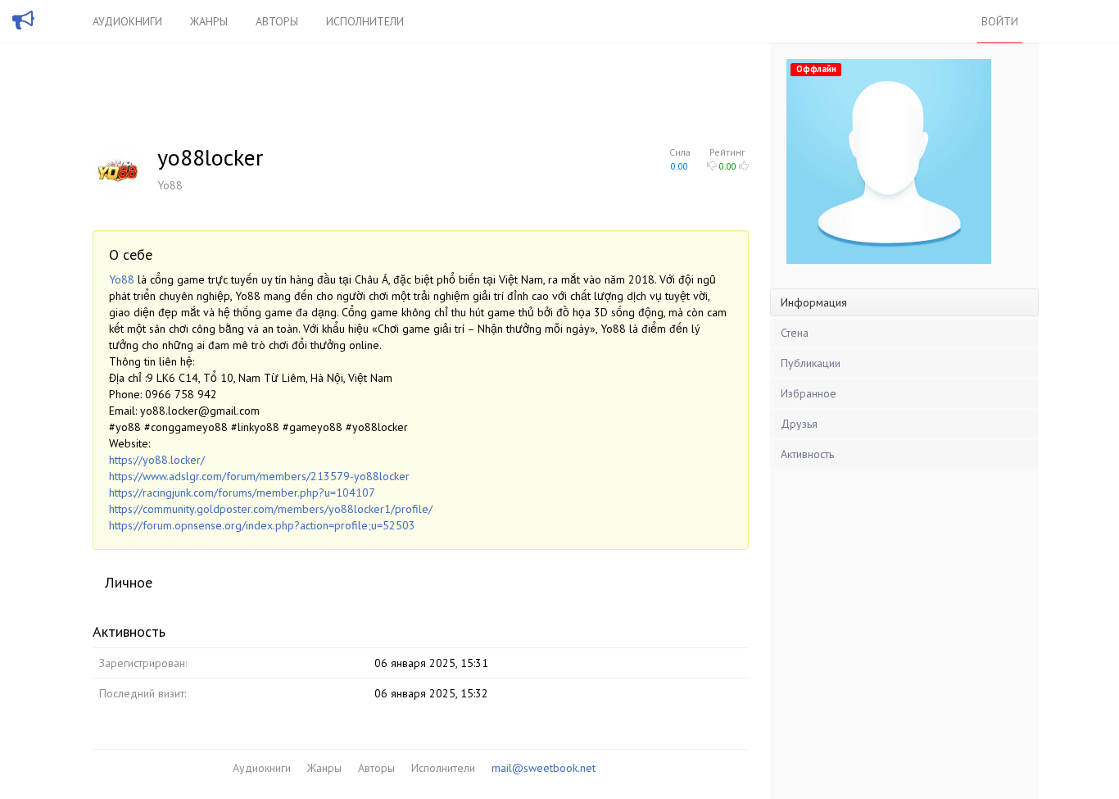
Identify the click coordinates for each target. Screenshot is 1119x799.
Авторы (277, 21)
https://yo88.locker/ (157, 459)
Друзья (799, 423)
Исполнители (365, 21)
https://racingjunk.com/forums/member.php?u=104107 (242, 492)
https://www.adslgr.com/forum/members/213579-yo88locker (259, 476)
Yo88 (121, 279)
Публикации (810, 363)
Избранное (808, 393)
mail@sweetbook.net (544, 767)
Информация (814, 302)
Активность (807, 454)
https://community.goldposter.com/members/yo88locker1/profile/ (271, 509)
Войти (999, 21)
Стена (795, 332)
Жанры (209, 21)
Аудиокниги (127, 21)
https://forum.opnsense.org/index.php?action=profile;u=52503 (262, 525)
